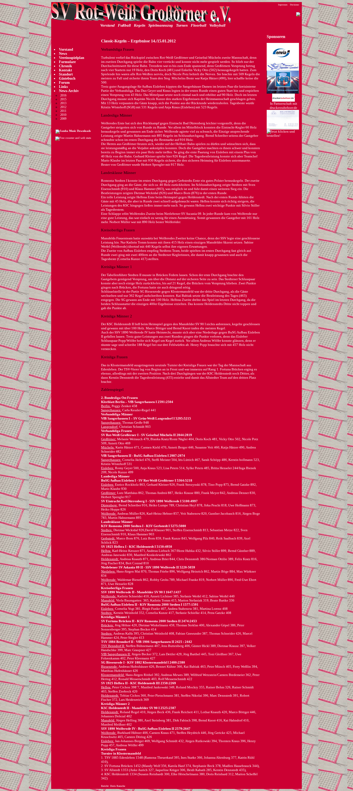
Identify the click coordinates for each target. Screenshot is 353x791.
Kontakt (65, 70)
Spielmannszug (160, 25)
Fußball (124, 25)
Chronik (65, 66)
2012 (63, 107)
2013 (63, 103)
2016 (63, 95)
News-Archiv (69, 91)
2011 (63, 111)
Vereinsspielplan (71, 58)
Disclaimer (294, 5)
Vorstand (107, 25)
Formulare (67, 62)
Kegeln (139, 25)
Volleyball (217, 25)
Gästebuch (67, 78)
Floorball (198, 25)
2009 (63, 118)
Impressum (282, 5)
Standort (66, 74)
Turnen (182, 25)
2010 (63, 115)
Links (63, 87)
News (63, 54)
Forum (64, 83)
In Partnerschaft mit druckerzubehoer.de (283, 106)
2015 (63, 99)
